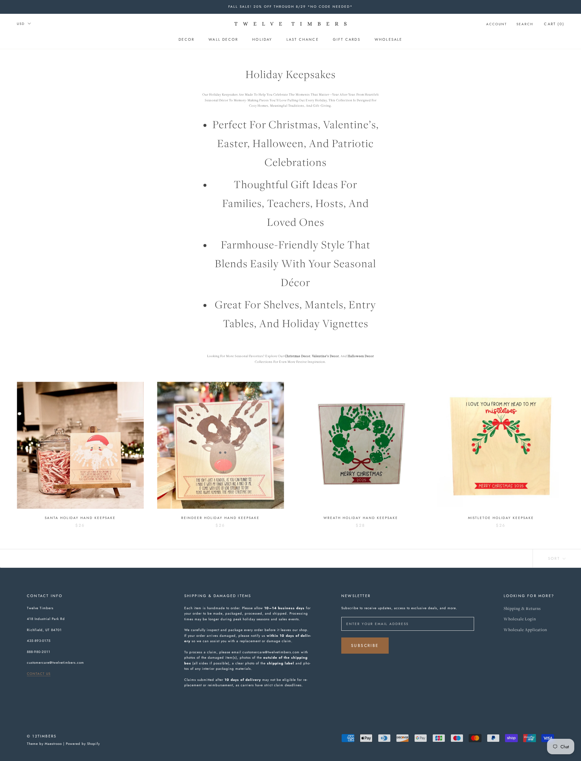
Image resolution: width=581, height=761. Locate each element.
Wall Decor (223, 39)
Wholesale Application (525, 630)
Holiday (262, 39)
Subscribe (365, 646)
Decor (186, 39)
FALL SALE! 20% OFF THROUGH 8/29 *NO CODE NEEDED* (290, 6)
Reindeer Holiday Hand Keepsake (220, 517)
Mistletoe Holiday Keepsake (501, 517)
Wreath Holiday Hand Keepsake (360, 517)
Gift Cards (346, 39)
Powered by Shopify (83, 743)
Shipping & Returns (522, 609)
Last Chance (302, 39)
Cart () (554, 24)
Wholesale (388, 39)
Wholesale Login (520, 619)
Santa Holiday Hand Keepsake (80, 517)
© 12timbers (41, 736)
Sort (554, 558)
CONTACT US (38, 673)
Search (524, 24)
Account (496, 24)
